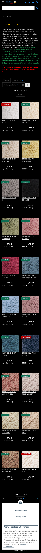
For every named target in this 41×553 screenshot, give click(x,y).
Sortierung (17, 80)
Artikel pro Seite (10, 85)
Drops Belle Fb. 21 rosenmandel (9, 393)
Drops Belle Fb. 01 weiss (9, 121)
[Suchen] (36, 8)
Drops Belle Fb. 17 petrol (9, 354)
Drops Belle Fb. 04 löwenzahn (29, 160)
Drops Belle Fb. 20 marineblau (29, 354)
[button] (29, 2)
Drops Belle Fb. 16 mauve (29, 315)
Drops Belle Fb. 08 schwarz (29, 199)
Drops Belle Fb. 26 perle (29, 470)
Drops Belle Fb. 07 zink (9, 199)
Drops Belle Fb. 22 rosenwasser (29, 393)
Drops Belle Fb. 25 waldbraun (9, 470)
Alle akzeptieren (21, 510)
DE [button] (23, 2)
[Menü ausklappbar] (3, 1)
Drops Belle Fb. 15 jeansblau (9, 315)
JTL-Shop (24, 550)
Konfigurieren (21, 517)
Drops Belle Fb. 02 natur (29, 121)
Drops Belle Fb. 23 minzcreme (9, 432)
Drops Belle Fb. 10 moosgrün (9, 238)
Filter (7, 80)
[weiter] (37, 94)
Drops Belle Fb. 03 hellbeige (9, 160)
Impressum (24, 544)
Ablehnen (20, 523)
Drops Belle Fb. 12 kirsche (9, 276)
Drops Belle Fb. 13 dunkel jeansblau (29, 276)
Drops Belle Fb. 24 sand (29, 432)
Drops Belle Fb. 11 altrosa (29, 238)
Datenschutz (8, 547)
